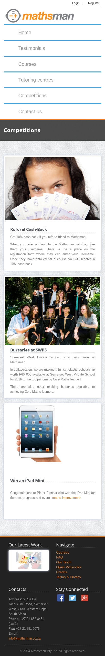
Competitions (32, 95)
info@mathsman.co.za (25, 638)
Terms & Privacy (68, 577)
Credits (61, 572)
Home (24, 32)
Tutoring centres (35, 80)
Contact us (30, 111)
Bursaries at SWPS (28, 350)
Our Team (64, 562)
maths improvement (66, 498)
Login (76, 3)
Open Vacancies (68, 567)
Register (93, 3)
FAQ (59, 557)
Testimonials (31, 48)
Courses (27, 64)
